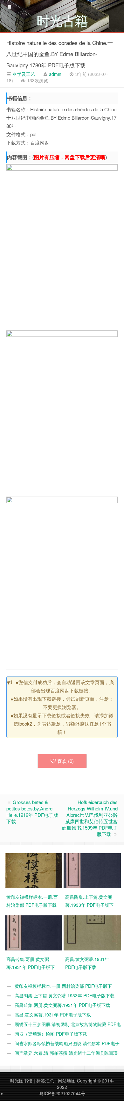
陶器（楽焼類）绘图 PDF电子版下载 (51, 1034)
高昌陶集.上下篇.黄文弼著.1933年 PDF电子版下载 (64, 995)
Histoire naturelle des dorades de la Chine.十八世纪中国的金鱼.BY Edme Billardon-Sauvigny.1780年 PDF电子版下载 (59, 54)
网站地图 (67, 1080)
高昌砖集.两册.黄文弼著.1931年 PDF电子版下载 (62, 1005)
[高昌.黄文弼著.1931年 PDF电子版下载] (93, 932)
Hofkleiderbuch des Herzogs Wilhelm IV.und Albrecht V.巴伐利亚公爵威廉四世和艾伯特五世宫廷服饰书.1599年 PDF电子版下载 (90, 818)
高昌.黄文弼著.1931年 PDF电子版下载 (53, 1014)
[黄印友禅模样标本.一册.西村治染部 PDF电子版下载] (34, 870)
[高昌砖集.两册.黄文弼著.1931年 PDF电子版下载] (34, 932)
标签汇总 (45, 1080)
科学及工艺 (23, 74)
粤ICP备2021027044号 (62, 1093)
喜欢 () (65, 760)
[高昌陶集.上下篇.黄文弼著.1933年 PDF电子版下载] (93, 870)
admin (55, 74)
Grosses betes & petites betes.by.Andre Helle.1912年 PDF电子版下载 (32, 811)
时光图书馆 (21, 1080)
